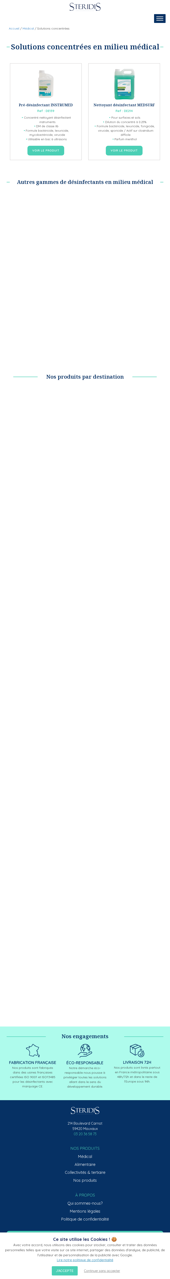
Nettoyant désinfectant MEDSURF (124, 105)
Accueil (14, 28)
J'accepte (64, 1271)
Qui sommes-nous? (85, 1203)
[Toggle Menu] (159, 18)
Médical (28, 28)
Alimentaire (85, 1164)
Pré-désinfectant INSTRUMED (46, 105)
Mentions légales (85, 1211)
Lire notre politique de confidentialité (85, 1260)
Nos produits (85, 1180)
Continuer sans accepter (102, 1271)
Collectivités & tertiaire (85, 1172)
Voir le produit (45, 150)
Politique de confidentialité (85, 1219)
